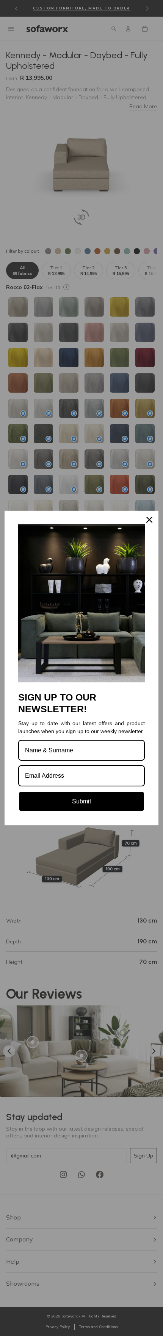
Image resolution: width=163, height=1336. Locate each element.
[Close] (149, 520)
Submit (81, 801)
